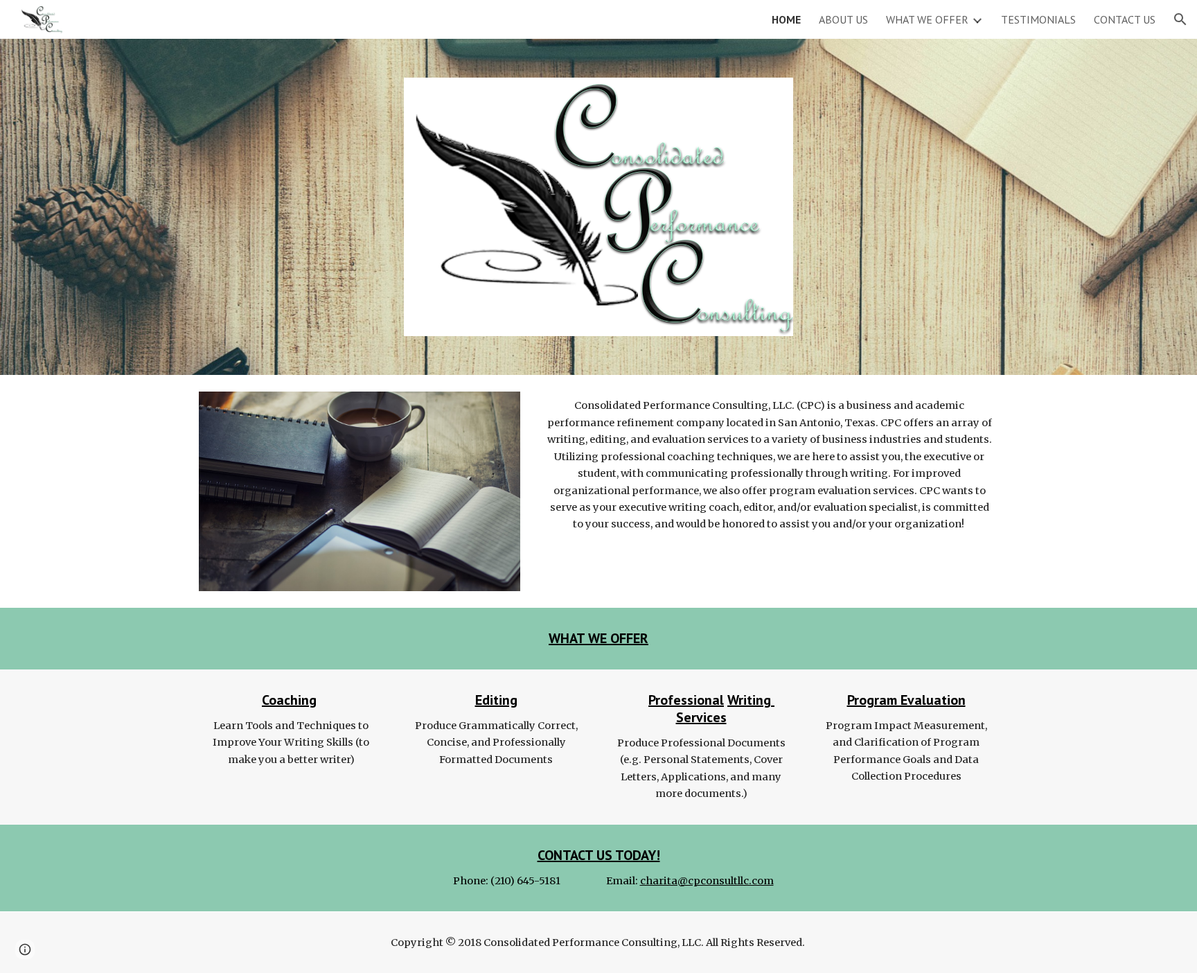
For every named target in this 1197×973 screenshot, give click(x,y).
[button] (1180, 19)
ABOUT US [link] (843, 19)
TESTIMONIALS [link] (1038, 19)
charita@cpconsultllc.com (707, 881)
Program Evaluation (906, 700)
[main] (769, 465)
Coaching (289, 700)
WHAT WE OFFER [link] (927, 19)
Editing (496, 700)
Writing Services (725, 708)
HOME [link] (786, 19)
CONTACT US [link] (1124, 19)
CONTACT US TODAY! (599, 855)
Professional (686, 700)
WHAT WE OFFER (598, 638)
